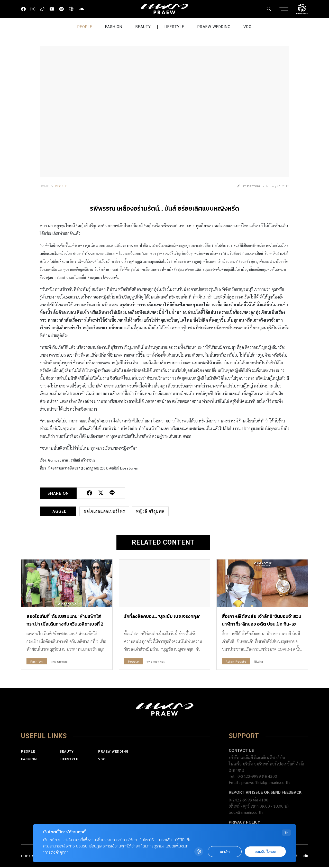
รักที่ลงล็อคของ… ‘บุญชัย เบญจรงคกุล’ (162, 616)
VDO (247, 26)
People (84, 26)
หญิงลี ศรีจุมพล (150, 511)
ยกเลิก (225, 851)
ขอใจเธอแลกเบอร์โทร (104, 511)
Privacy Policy (244, 822)
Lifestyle (174, 26)
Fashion (113, 26)
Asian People (236, 661)
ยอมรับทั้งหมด (265, 851)
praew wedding (214, 26)
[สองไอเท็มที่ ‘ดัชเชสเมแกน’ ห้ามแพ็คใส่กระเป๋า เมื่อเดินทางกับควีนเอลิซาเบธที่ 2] (66, 583)
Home (44, 186)
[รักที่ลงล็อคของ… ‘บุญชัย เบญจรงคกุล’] (164, 583)
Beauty (143, 26)
